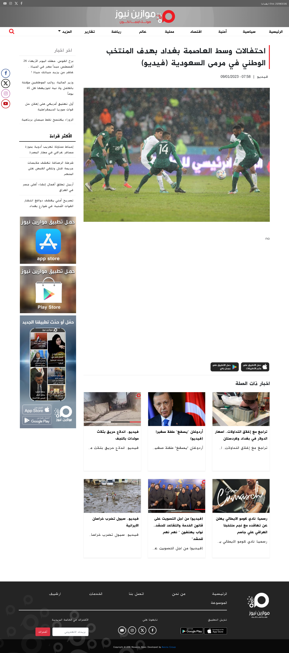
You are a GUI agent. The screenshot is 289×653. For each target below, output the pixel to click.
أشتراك (42, 632)
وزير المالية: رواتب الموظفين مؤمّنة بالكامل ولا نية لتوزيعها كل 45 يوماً (47, 88)
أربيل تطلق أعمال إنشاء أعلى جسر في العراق (48, 187)
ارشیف (55, 594)
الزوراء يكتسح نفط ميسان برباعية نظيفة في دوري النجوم (47, 122)
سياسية (249, 31)
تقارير (89, 31)
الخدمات (95, 594)
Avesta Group (169, 647)
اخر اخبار (63, 50)
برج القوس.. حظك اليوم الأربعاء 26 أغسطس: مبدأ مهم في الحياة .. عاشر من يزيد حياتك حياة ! (48, 66)
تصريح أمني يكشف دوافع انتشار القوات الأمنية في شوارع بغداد (48, 203)
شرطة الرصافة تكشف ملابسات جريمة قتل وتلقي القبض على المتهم (50, 168)
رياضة (116, 31)
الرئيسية (276, 31)
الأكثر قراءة (61, 136)
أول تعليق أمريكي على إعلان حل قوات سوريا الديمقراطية (49, 107)
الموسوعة (219, 603)
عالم (142, 31)
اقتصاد (196, 31)
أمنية (222, 31)
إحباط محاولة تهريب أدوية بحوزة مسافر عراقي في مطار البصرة (49, 149)
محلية (169, 31)
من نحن (178, 594)
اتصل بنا (136, 594)
